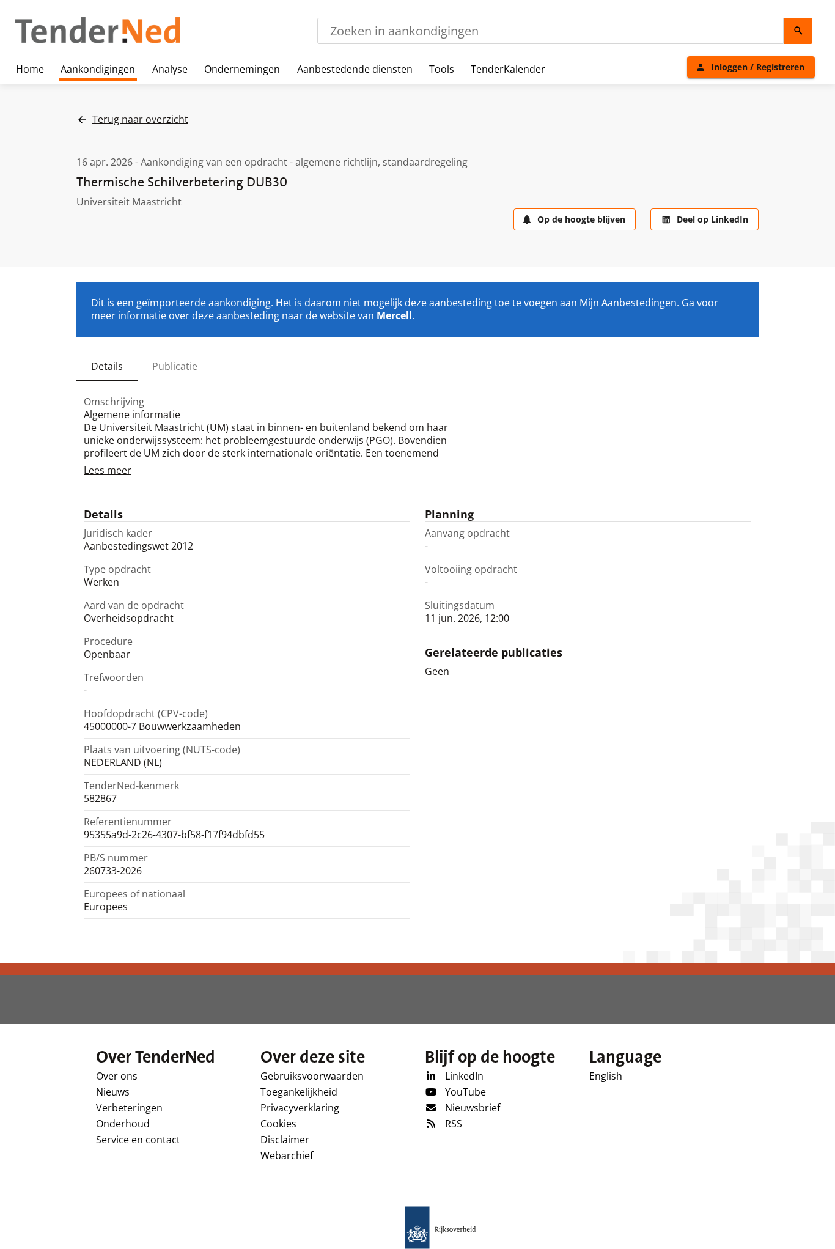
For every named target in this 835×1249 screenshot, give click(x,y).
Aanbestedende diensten (355, 69)
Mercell (394, 315)
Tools (441, 69)
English (605, 1076)
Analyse (170, 69)
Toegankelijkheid (298, 1092)
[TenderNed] (97, 41)
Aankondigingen (98, 69)
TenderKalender (508, 69)
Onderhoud (123, 1123)
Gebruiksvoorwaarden (312, 1076)
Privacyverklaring (299, 1108)
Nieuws (113, 1092)
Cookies (278, 1123)
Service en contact (138, 1139)
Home (30, 69)
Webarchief (286, 1155)
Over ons (117, 1076)
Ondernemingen (242, 69)
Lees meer (107, 470)
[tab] (107, 366)
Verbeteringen (129, 1108)
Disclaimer (284, 1139)
